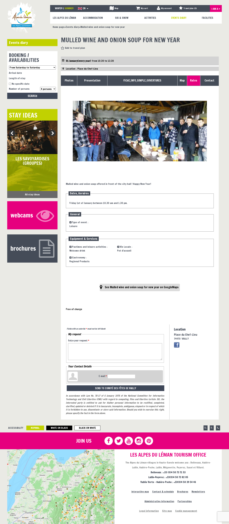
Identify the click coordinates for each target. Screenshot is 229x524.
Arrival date (15, 73)
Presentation (92, 80)
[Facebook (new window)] (176, 345)
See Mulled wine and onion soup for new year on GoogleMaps (142, 287)
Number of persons (19, 89)
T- (212, 428)
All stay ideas (32, 194)
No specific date (21, 84)
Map (182, 80)
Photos (69, 80)
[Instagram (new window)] (138, 440)
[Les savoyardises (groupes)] (32, 137)
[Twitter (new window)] (118, 440)
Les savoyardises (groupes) (32, 161)
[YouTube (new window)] (128, 440)
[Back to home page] (22, 17)
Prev (11, 133)
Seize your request (78, 340)
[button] (142, 8)
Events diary (18, 42)
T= (206, 428)
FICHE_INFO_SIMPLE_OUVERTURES (142, 80)
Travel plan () (190, 8)
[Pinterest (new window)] (148, 440)
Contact (209, 80)
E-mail (103, 376)
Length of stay (17, 78)
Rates (193, 80)
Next (51, 133)
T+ (218, 428)
